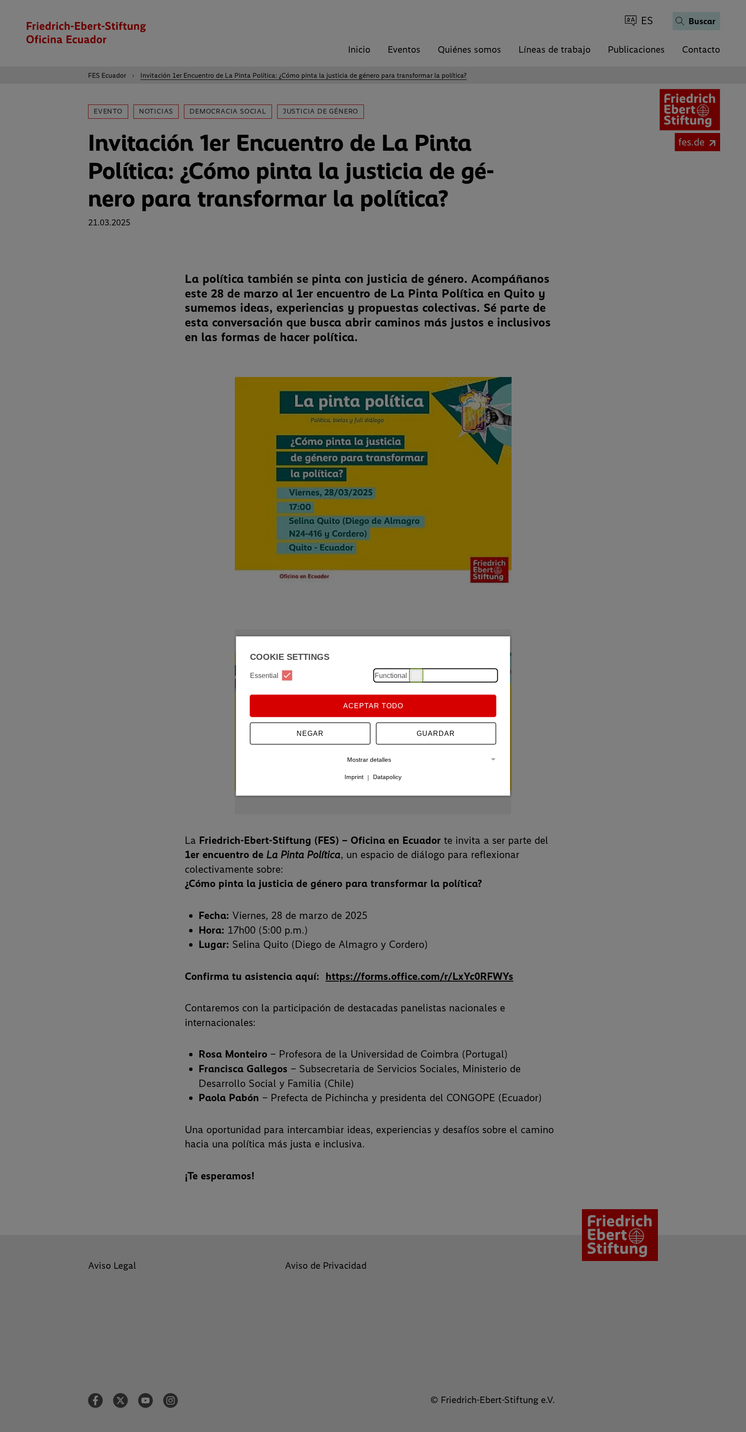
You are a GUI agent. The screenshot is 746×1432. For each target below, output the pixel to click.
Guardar (436, 733)
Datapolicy (387, 776)
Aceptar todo (373, 705)
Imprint (354, 776)
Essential (264, 675)
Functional (391, 675)
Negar (310, 733)
